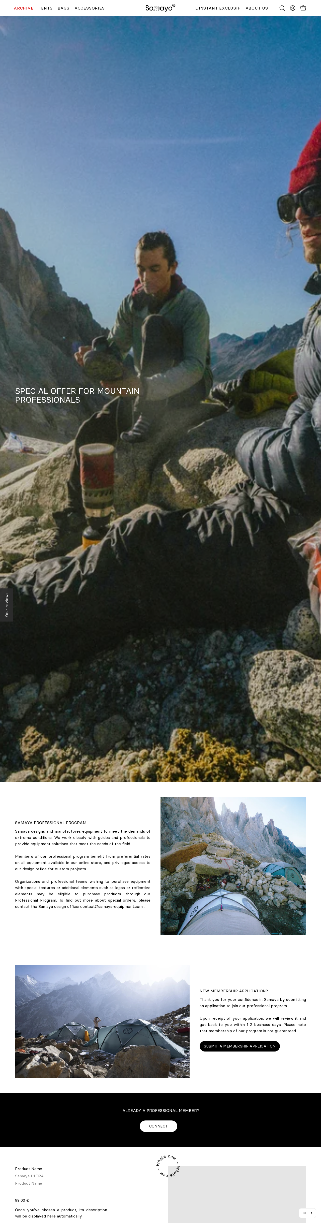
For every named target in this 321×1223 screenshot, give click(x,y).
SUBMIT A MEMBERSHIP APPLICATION (239, 1046)
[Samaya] (160, 8)
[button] (282, 8)
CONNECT (158, 1126)
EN (304, 1213)
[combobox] (307, 1213)
